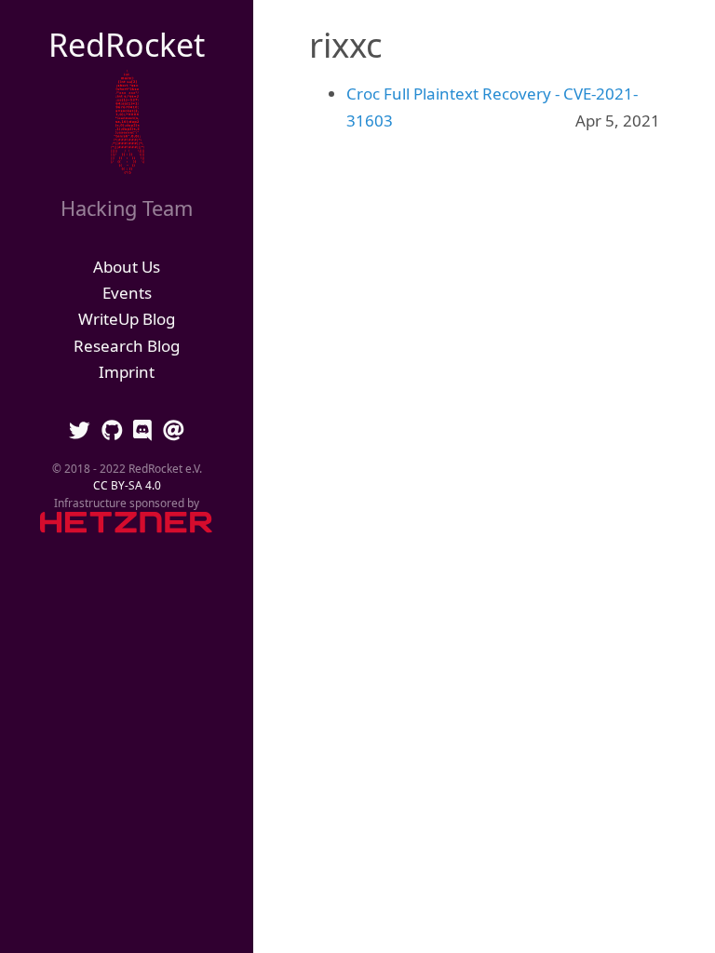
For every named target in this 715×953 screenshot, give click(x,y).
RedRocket (126, 44)
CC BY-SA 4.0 (127, 484)
